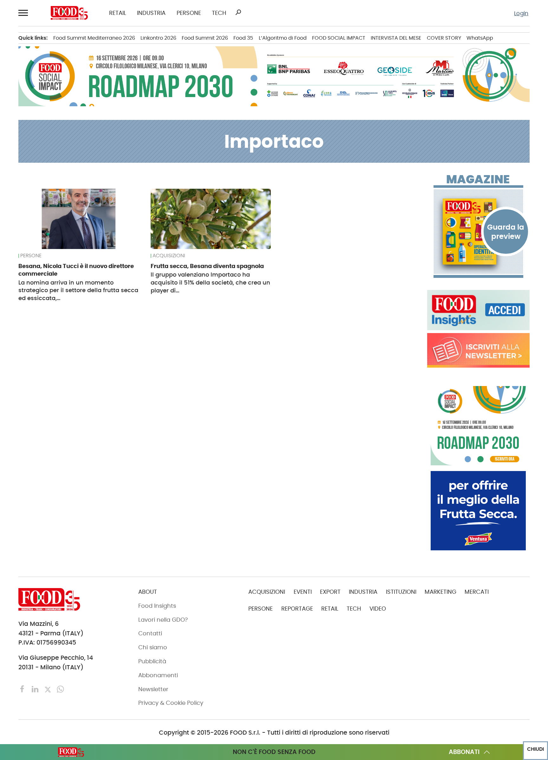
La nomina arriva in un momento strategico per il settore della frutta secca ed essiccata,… (78, 290)
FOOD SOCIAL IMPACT (338, 38)
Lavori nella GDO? (163, 620)
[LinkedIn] (36, 689)
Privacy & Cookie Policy (170, 703)
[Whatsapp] (60, 689)
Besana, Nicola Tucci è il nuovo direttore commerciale (76, 270)
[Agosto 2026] (478, 232)
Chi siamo (152, 647)
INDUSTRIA (151, 13)
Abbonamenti (158, 675)
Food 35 (243, 38)
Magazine (478, 179)
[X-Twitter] (48, 689)
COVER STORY (444, 38)
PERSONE (189, 13)
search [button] (238, 12)
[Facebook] (23, 689)
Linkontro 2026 (158, 38)
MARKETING (440, 592)
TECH (219, 13)
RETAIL (117, 13)
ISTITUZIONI (401, 592)
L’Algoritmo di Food (283, 38)
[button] (23, 12)
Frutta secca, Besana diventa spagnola (207, 266)
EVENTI (303, 592)
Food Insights (157, 606)
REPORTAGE (297, 609)
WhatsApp (479, 38)
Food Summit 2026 (205, 38)
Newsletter (153, 689)
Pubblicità (152, 661)
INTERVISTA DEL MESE (396, 38)
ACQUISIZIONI (169, 256)
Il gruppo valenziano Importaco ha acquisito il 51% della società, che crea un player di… (210, 282)
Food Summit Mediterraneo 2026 (94, 38)
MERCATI (477, 592)
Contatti (150, 633)
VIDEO (377, 609)
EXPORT (330, 592)
